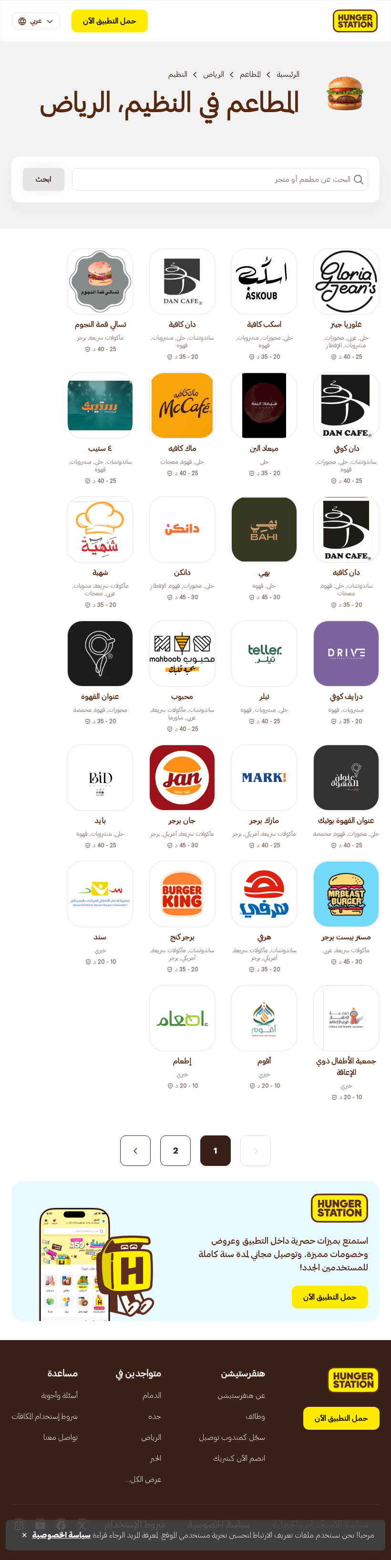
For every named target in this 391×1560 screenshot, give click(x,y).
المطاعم (250, 74)
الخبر (155, 1458)
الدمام (152, 1395)
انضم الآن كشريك (239, 1458)
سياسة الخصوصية (61, 1535)
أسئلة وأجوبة (59, 1395)
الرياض (213, 74)
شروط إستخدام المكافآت (44, 1416)
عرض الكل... (143, 1479)
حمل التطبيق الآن (109, 21)
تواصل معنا (60, 1437)
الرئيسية (288, 74)
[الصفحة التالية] (135, 1150)
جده (154, 1416)
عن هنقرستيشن (241, 1395)
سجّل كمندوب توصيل (232, 1437)
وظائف (255, 1416)
